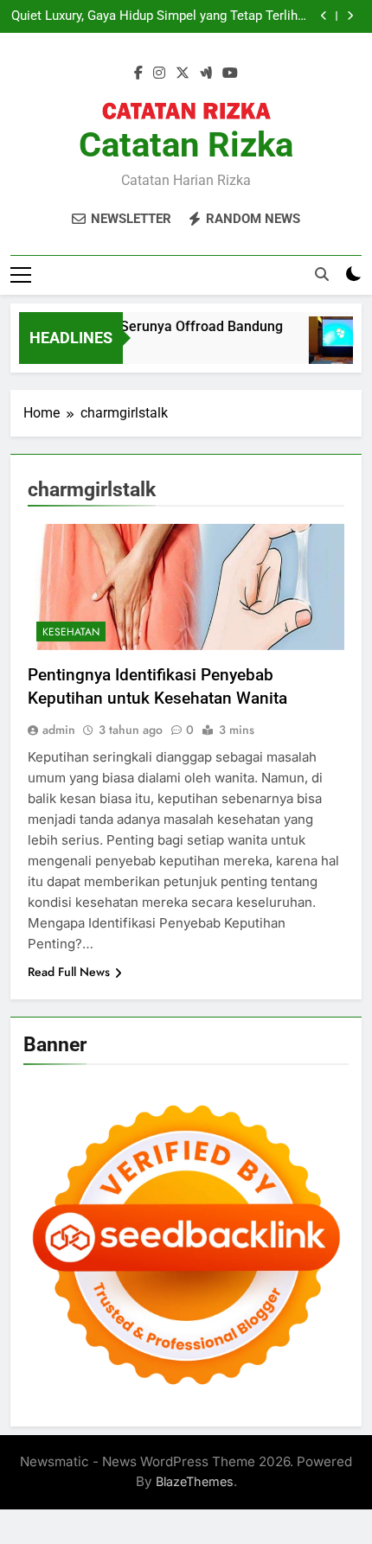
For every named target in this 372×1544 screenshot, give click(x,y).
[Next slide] (350, 16)
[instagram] (159, 73)
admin (58, 729)
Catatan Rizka (186, 144)
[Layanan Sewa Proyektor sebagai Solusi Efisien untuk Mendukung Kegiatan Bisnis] (335, 348)
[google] (206, 73)
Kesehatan (70, 632)
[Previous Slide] (324, 16)
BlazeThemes (195, 1481)
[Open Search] (322, 274)
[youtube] (230, 73)
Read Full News (69, 971)
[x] (182, 73)
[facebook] (138, 73)
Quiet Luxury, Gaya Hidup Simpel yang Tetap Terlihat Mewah (160, 16)
